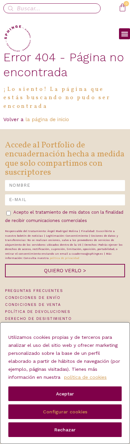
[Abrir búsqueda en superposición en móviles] (52, 8)
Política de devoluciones (37, 312)
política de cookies (85, 377)
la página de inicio (47, 119)
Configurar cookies (65, 411)
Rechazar (65, 429)
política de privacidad (64, 258)
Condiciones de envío (32, 298)
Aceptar (65, 393)
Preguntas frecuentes (34, 291)
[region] (65, 383)
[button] (124, 33)
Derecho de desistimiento (38, 319)
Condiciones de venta (33, 305)
